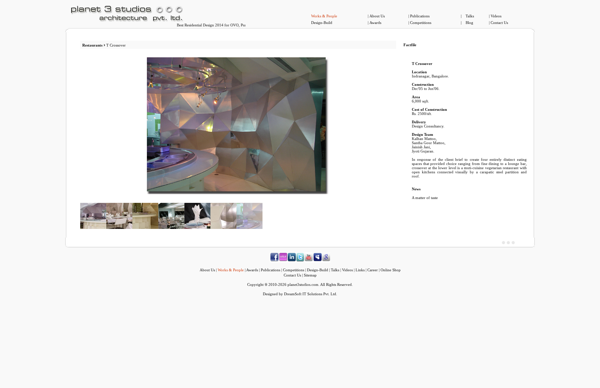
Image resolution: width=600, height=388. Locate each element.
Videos (496, 16)
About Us (377, 16)
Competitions (420, 22)
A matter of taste (425, 198)
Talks (470, 16)
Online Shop (391, 270)
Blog (469, 22)
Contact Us (499, 22)
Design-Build (321, 22)
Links (360, 270)
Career (372, 270)
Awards (375, 22)
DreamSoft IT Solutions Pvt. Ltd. (310, 294)
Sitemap (310, 275)
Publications (420, 16)
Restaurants (92, 45)
